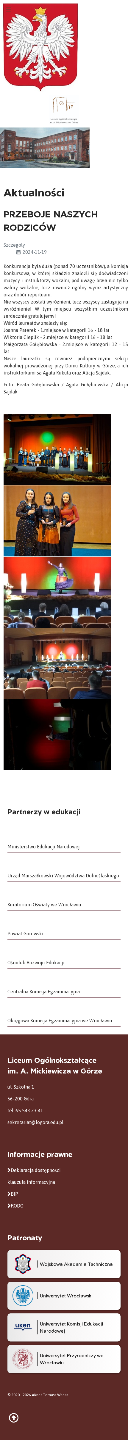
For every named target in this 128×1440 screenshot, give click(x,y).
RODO (17, 1205)
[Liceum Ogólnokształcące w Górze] (64, 109)
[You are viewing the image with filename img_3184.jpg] (57, 734)
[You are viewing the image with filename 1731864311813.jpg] (57, 663)
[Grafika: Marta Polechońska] (64, 147)
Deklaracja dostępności (36, 1170)
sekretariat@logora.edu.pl (35, 1122)
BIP (14, 1194)
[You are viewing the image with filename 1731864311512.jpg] (57, 520)
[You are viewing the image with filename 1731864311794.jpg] (57, 592)
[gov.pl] (40, 47)
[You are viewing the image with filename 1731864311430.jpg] (57, 449)
